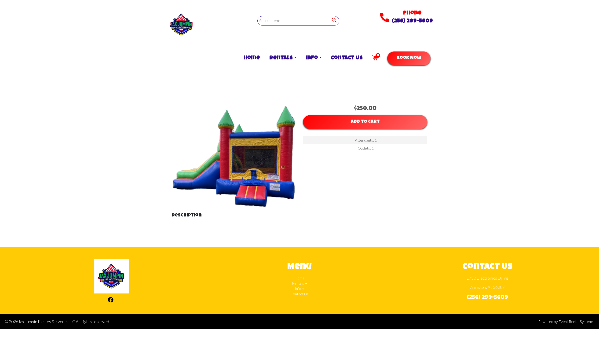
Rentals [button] (281, 58)
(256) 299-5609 (412, 21)
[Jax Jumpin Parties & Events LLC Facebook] (110, 300)
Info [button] (312, 58)
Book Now (409, 58)
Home (252, 58)
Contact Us (347, 58)
